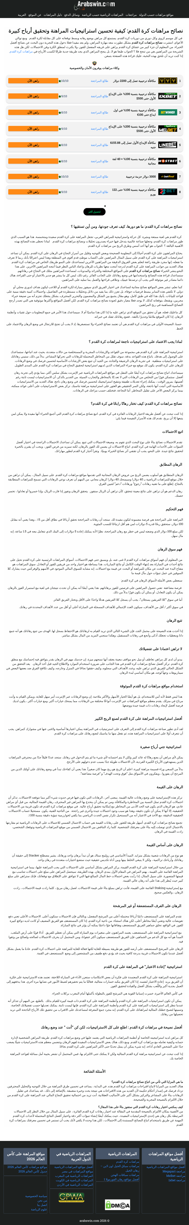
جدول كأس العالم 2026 (32, 1171)
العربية (22, 15)
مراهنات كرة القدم (21, 51)
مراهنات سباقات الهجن (125, 1175)
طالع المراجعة (99, 81)
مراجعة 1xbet (176, 1180)
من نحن (42, 1200)
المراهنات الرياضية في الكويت (74, 1180)
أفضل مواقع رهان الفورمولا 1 (121, 1179)
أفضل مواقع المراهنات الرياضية (165, 1167)
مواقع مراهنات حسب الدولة (156, 15)
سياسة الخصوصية (36, 1196)
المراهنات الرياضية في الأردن (75, 1184)
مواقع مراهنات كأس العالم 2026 (27, 1167)
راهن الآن (33, 81)
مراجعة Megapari (174, 1171)
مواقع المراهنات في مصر (77, 1171)
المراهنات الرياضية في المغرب (74, 1176)
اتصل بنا (42, 1205)
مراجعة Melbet (175, 1176)
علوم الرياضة (39, 1209)
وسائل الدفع (72, 15)
